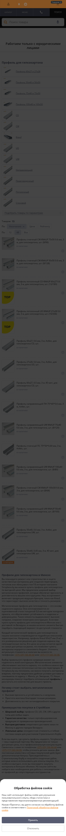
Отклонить (33, 828)
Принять (33, 820)
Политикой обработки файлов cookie (30, 809)
